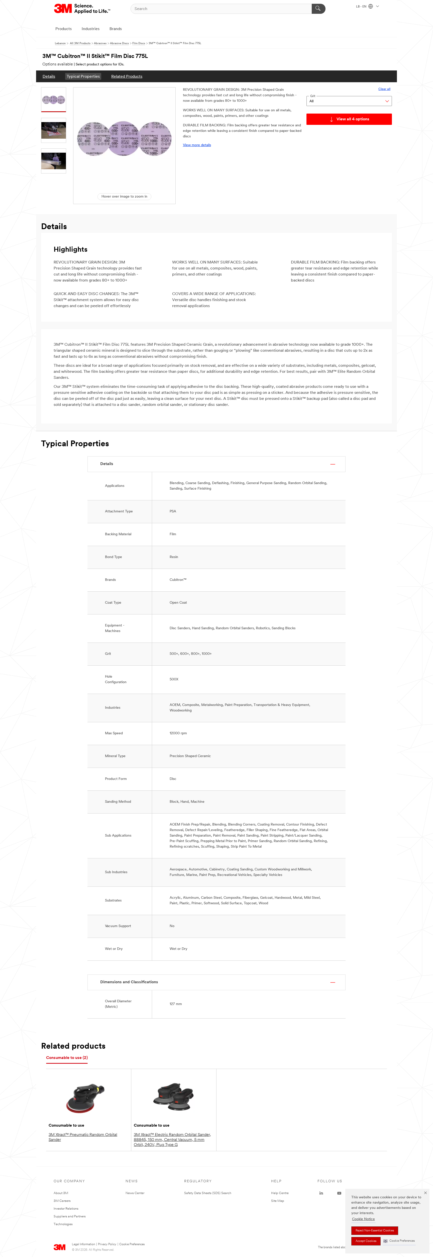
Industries (90, 29)
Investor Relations (66, 1208)
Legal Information (83, 1244)
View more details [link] (197, 145)
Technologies (63, 1224)
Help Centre (280, 1193)
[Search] (319, 9)
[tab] (67, 1058)
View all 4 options (353, 119)
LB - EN (361, 6)
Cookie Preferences (132, 1244)
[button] (399, 1241)
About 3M (61, 1193)
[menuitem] (49, 76)
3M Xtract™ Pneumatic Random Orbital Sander (83, 1137)
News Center (135, 1193)
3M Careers (62, 1201)
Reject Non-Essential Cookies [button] (375, 1230)
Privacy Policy (107, 1244)
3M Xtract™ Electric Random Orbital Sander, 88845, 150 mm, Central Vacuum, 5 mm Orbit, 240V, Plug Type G (172, 1140)
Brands (116, 29)
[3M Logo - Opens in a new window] (82, 9)
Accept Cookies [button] (366, 1241)
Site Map (277, 1201)
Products (63, 29)
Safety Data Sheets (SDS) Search (207, 1193)
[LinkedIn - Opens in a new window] (321, 1193)
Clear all (384, 89)
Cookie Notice (363, 1219)
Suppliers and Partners (70, 1216)
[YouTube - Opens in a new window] (339, 1193)
